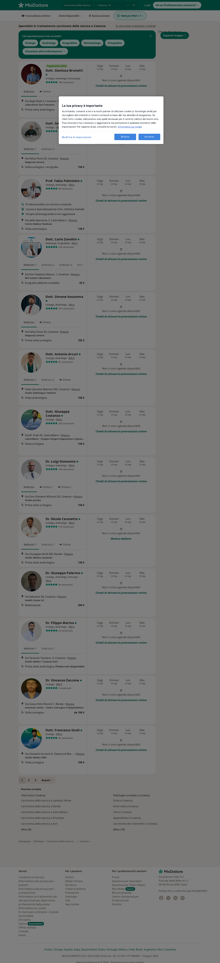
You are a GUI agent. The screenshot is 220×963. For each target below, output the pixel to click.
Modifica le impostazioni (76, 137)
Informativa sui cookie (129, 126)
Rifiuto (125, 136)
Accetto (149, 136)
